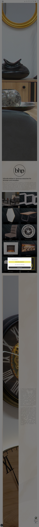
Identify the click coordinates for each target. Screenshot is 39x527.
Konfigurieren (19, 267)
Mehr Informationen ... (15, 259)
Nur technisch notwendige (19, 264)
